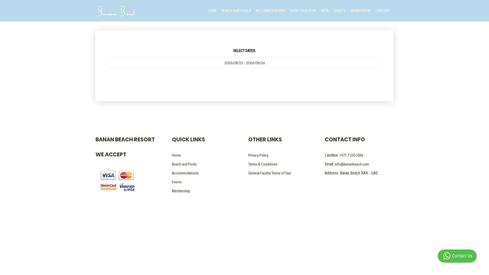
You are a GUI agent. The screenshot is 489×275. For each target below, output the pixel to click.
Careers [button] (382, 10)
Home (176, 155)
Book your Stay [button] (303, 10)
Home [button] (212, 10)
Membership (181, 191)
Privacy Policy (258, 155)
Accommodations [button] (270, 10)
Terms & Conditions (262, 164)
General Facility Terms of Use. (270, 173)
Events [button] (340, 10)
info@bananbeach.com (352, 164)
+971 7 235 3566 (351, 155)
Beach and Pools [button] (236, 10)
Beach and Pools (184, 164)
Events (177, 182)
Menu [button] (325, 10)
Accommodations (185, 173)
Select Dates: (244, 50)
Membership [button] (360, 10)
